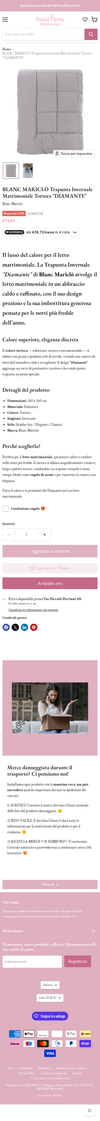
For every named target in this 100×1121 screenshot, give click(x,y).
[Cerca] (91, 34)
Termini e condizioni (54, 1073)
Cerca (11, 1068)
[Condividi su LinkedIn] (24, 627)
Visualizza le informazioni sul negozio (33, 610)
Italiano (47, 985)
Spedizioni (44, 1068)
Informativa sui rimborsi (71, 1068)
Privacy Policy (26, 1073)
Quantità (8, 524)
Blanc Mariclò (12, 204)
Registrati (77, 961)
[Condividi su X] (15, 627)
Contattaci (26, 1068)
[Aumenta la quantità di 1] (45, 534)
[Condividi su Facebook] (6, 627)
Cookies (77, 1073)
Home (6, 49)
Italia (47, 998)
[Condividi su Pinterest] (33, 627)
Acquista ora (50, 583)
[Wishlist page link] (86, 19)
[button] (11, 170)
